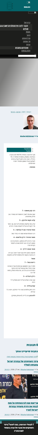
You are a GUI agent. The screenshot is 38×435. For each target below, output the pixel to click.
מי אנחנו (26, 41)
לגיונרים (9, 25)
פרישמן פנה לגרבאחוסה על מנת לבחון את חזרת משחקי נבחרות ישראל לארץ (23, 406)
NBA (28, 32)
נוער (28, 35)
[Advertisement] (19, 189)
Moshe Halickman (27, 136)
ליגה (21, 25)
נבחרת (36, 372)
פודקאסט (26, 38)
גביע (4, 25)
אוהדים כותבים (21, 47)
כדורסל (27, 22)
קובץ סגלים (25, 27)
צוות (28, 44)
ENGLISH (27, 7)
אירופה (15, 25)
